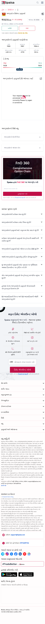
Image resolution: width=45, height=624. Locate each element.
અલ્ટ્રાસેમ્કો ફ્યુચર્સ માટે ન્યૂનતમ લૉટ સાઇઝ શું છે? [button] (20, 230)
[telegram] (2, 554)
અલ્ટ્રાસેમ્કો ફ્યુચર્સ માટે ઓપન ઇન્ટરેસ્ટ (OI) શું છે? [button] (20, 249)
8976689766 (24, 543)
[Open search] (37, 2)
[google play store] (9, 575)
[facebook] (15, 554)
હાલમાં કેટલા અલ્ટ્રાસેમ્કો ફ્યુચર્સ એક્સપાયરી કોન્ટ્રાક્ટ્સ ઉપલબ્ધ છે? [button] (18, 287)
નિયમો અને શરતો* (20, 197)
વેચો (27, 28)
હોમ (3, 10)
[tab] (22, 214)
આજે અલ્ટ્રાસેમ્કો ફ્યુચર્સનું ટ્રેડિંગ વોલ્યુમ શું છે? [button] (19, 257)
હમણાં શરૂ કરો (22, 194)
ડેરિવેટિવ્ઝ (11, 10)
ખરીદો (10, 28)
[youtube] (24, 554)
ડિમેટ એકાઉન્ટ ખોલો (22, 369)
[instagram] (7, 554)
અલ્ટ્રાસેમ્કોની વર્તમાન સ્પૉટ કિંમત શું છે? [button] (16, 222)
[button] (18, 10)
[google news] (29, 554)
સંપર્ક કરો (3, 485)
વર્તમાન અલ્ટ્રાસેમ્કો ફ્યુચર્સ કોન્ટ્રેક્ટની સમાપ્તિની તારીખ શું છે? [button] (20, 239)
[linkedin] (20, 554)
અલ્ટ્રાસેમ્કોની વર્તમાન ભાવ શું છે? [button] (14, 214)
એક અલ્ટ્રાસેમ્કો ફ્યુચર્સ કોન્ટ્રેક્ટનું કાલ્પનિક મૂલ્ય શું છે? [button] (21, 276)
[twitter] (11, 554)
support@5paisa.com (18, 535)
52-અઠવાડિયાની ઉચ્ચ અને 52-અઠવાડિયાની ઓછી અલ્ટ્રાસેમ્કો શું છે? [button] (20, 297)
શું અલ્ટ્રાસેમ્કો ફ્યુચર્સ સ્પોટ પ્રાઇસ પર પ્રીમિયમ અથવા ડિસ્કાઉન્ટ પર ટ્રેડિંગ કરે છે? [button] (19, 266)
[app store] (26, 575)
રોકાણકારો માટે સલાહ (8, 497)
